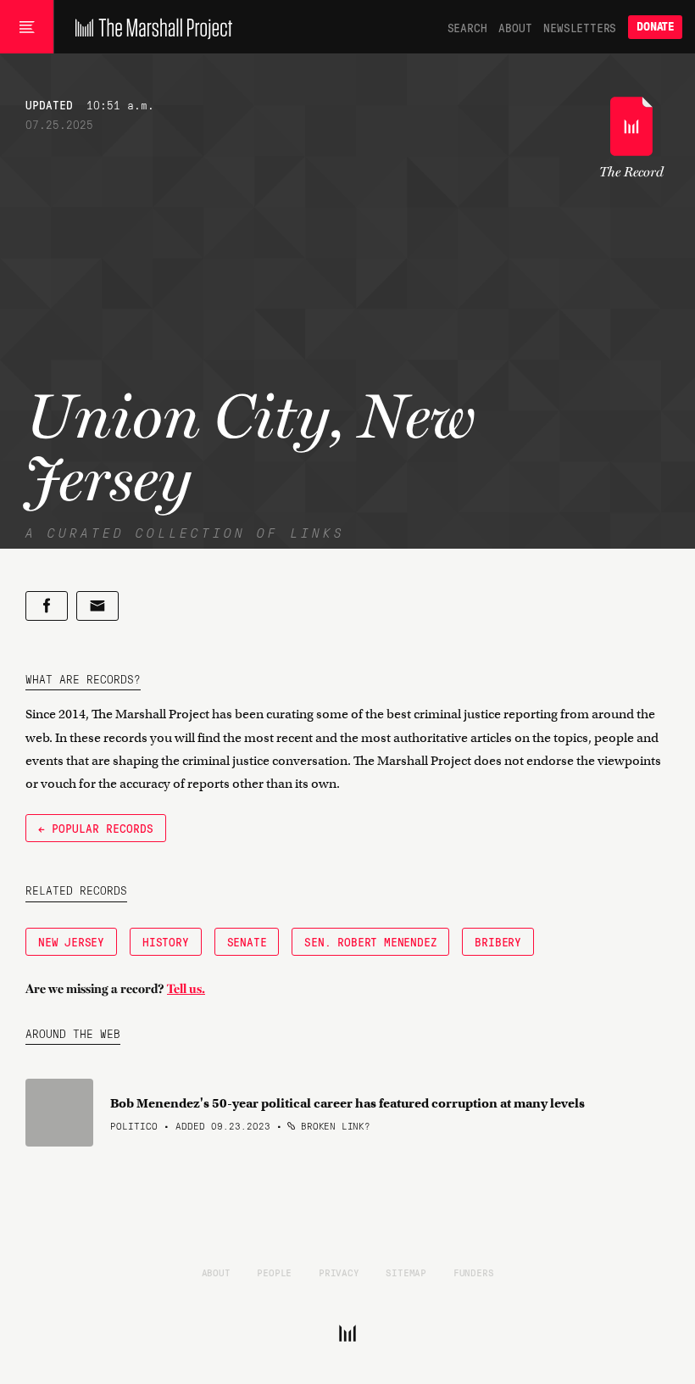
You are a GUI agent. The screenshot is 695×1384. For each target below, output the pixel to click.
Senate (247, 941)
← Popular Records (95, 827)
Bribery (498, 941)
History (165, 941)
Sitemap (406, 1272)
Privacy (339, 1272)
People (274, 1272)
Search (467, 27)
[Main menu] (26, 27)
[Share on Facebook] (46, 606)
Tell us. (186, 988)
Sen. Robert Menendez (370, 941)
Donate (655, 26)
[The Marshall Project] (149, 27)
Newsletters (579, 27)
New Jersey (71, 941)
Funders (473, 1272)
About (514, 27)
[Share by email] (97, 606)
